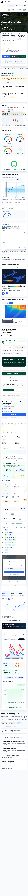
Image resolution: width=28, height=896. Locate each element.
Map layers (14, 68)
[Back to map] (2, 19)
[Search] (22, 1)
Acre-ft (17, 228)
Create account (19, 390)
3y (8, 224)
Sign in (8, 390)
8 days (11, 303)
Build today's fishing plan (13, 373)
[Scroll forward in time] (26, 119)
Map (3, 5)
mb (10, 330)
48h (4, 330)
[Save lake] (25, 14)
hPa (12, 330)
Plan (2, 68)
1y (6, 224)
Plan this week (20, 377)
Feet (13, 228)
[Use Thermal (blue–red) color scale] (7, 280)
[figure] (14, 649)
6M (6, 598)
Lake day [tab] (21, 347)
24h (3, 303)
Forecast (7, 68)
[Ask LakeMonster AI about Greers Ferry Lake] (24, 49)
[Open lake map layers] (18, 14)
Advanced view (21, 5)
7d (6, 330)
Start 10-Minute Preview (14, 568)
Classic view (11, 5)
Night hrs (10, 109)
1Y (9, 598)
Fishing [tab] (9, 347)
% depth (4, 228)
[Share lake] (22, 14)
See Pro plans (13, 414)
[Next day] (23, 634)
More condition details (6, 64)
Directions (6, 56)
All (12, 598)
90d (3, 224)
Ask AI (23, 56)
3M (3, 598)
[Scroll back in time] (2, 119)
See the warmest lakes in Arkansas (9, 726)
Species (21, 68)
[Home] (5, 2)
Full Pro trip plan (15, 380)
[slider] (14, 125)
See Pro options (14, 571)
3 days (7, 303)
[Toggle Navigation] (25, 1)
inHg (8, 330)
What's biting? (8, 377)
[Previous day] (4, 634)
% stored (9, 228)
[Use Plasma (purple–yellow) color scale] (7, 281)
